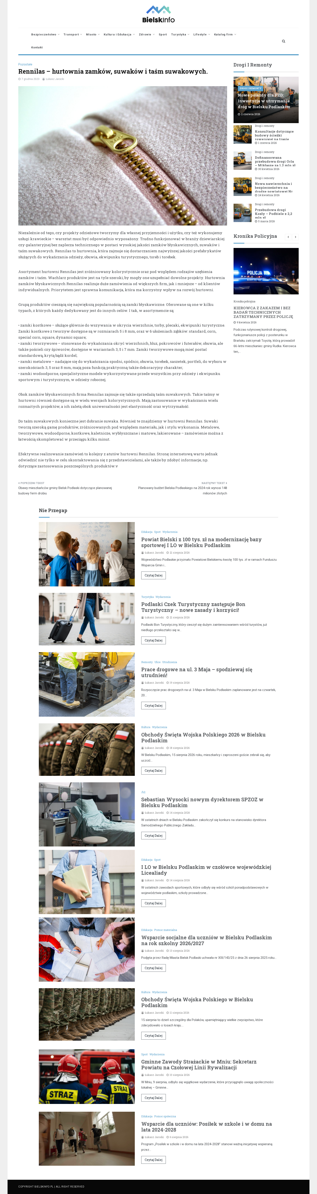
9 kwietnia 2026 (246, 322)
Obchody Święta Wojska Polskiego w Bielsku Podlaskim (197, 1002)
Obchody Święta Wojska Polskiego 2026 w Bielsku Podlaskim (203, 737)
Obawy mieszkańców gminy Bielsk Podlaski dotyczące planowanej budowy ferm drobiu (65, 490)
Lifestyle (200, 34)
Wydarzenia (169, 531)
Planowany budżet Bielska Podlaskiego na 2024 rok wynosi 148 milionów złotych (182, 490)
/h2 (143, 792)
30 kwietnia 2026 (268, 169)
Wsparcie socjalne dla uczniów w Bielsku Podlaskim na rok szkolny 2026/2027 (206, 940)
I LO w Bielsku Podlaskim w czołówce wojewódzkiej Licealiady (206, 870)
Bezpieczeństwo (43, 34)
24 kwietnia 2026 (268, 195)
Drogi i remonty (251, 88)
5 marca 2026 (266, 221)
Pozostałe (25, 64)
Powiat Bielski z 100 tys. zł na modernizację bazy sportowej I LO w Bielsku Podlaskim (201, 542)
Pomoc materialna (165, 930)
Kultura (145, 727)
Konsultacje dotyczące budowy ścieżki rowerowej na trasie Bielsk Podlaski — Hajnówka (274, 139)
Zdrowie (145, 34)
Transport (71, 34)
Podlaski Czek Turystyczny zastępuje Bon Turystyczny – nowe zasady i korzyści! (193, 607)
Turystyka (178, 34)
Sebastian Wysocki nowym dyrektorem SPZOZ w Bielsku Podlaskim (202, 802)
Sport (163, 34)
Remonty (147, 662)
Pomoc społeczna (165, 1116)
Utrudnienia (169, 662)
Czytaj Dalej (153, 575)
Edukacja (146, 531)
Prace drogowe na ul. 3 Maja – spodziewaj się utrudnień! (196, 672)
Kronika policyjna (244, 301)
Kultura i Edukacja (117, 34)
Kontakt (37, 47)
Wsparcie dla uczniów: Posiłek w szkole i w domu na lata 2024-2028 (206, 1127)
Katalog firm (223, 34)
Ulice (157, 662)
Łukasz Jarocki (55, 79)
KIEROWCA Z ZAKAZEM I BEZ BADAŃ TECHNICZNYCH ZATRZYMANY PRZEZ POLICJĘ (263, 312)
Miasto (91, 34)
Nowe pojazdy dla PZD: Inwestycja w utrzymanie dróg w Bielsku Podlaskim (264, 100)
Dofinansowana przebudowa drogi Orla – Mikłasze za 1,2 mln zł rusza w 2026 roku (275, 163)
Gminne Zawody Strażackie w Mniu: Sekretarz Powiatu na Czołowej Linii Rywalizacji (199, 1064)
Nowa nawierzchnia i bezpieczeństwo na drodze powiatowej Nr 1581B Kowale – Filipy (274, 189)
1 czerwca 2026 (267, 142)
